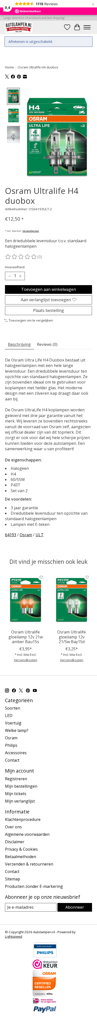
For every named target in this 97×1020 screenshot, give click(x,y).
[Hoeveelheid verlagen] (9, 276)
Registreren (16, 778)
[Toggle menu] (87, 27)
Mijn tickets (15, 793)
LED (8, 715)
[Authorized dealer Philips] (45, 957)
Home (9, 67)
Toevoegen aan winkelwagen (48, 289)
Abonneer (74, 907)
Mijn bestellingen (21, 786)
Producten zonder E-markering (34, 886)
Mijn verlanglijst (20, 801)
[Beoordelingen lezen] (21, 257)
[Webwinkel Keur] (45, 967)
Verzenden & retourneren (29, 864)
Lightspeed (13, 936)
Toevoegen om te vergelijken (31, 320)
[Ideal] (45, 1002)
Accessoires (16, 752)
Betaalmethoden (20, 856)
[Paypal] (45, 1012)
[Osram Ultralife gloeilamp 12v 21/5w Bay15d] (71, 599)
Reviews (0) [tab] (47, 344)
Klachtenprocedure (23, 819)
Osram (26, 535)
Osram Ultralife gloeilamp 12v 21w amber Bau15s (25, 636)
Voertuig (13, 723)
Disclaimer (14, 841)
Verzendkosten (30, 231)
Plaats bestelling (48, 310)
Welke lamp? (16, 730)
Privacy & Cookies (21, 849)
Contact (12, 760)
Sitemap (12, 879)
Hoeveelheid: (15, 267)
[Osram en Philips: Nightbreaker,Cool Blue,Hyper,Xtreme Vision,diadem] (18, 27)
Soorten (12, 708)
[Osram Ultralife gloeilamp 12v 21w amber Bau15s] (25, 599)
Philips (11, 745)
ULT (40, 535)
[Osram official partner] (45, 995)
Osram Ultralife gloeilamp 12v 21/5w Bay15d (71, 636)
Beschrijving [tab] (19, 344)
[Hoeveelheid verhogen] (20, 276)
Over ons (13, 827)
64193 (10, 535)
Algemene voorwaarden (27, 834)
